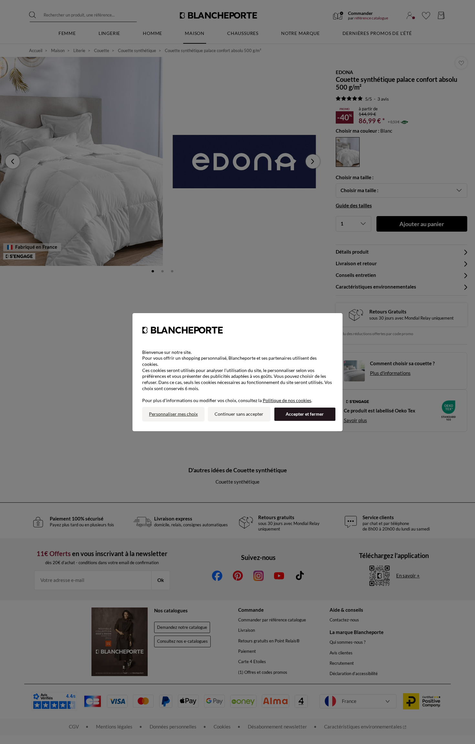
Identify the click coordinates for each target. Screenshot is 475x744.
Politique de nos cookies (287, 400)
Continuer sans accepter (239, 414)
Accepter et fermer (305, 414)
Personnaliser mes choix (173, 414)
